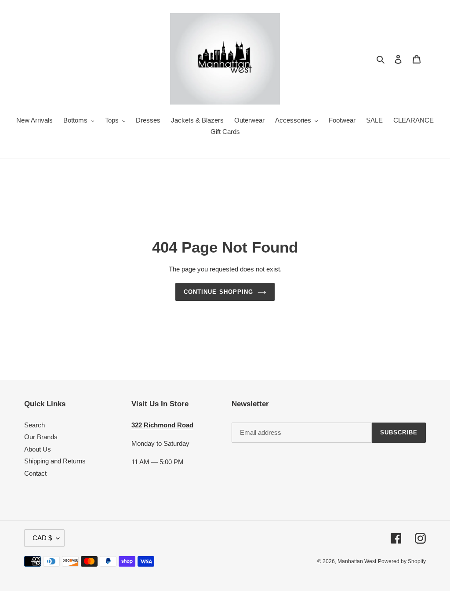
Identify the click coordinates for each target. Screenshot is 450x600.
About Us (37, 449)
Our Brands (41, 437)
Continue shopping (218, 292)
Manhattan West (357, 561)
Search (34, 425)
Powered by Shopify (402, 561)
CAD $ (42, 538)
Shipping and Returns (55, 461)
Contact (35, 473)
